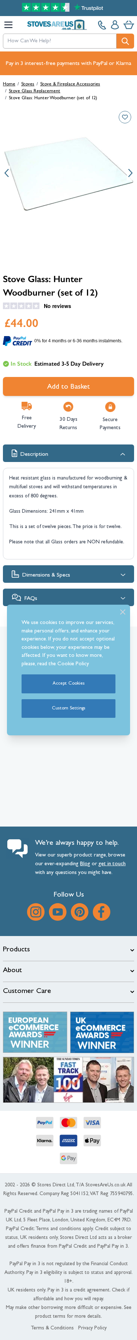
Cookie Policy (73, 664)
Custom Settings (68, 708)
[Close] (122, 612)
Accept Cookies (69, 683)
